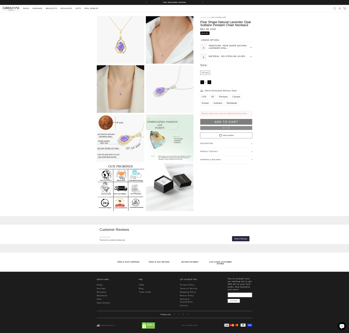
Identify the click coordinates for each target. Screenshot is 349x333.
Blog (141, 288)
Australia (217, 103)
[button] (213, 17)
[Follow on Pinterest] (188, 314)
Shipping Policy (188, 292)
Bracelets (51, 8)
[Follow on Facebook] (174, 314)
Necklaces (66, 8)
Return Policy (187, 295)
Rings (26, 8)
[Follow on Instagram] (183, 314)
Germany (223, 97)
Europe (205, 103)
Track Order (145, 292)
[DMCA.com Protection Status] (148, 325)
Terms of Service (188, 288)
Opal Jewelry (91, 8)
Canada (236, 97)
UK (212, 97)
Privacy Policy (187, 285)
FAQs (142, 285)
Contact (184, 305)
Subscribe (233, 300)
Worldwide (232, 103)
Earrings (38, 8)
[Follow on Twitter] (179, 314)
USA (204, 97)
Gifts (78, 8)
